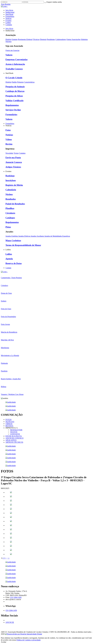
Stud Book (9, 14)
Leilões (8, 23)
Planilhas (10, 208)
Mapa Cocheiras (13, 240)
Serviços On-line (13, 110)
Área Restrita (5, 4)
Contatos (9, 25)
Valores (9, 55)
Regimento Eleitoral (25, 39)
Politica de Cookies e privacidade (29, 640)
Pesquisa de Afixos (14, 96)
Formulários (10, 16)
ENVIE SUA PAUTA (14, 436)
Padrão (14, 82)
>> (8, 558)
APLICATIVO (11, 440)
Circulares (10, 213)
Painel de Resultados (15, 204)
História (8, 39)
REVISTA (9, 426)
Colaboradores (60, 39)
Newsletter (9, 153)
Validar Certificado (15, 100)
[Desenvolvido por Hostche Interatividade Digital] (23, 634)
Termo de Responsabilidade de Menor (23, 245)
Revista (9, 144)
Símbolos (84, 39)
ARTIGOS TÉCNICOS (14, 442)
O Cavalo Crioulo (14, 77)
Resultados (11, 199)
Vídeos (9, 139)
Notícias (8, 18)
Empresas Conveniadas (17, 59)
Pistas (8, 227)
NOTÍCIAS (10, 422)
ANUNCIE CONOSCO (15, 438)
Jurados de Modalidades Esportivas (57, 236)
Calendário (11, 189)
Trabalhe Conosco (14, 69)
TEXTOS (13, 432)
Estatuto (15, 39)
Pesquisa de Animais (15, 86)
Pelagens (20, 82)
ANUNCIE (10, 622)
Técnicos (36, 39)
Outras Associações (73, 39)
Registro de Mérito (14, 185)
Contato (8, 268)
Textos (16, 153)
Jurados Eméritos (12, 236)
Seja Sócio (9, 10)
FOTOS (8, 420)
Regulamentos (12, 105)
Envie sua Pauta (13, 157)
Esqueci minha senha (54, 2)
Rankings (10, 176)
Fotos (8, 130)
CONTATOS (15, 434)
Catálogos (10, 217)
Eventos (8, 21)
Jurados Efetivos (24, 236)
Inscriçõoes (11, 180)
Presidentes (51, 39)
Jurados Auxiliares (37, 236)
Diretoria (43, 39)
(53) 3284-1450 (15, 597)
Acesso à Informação (15, 64)
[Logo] (4, 272)
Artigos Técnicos (13, 167)
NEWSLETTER (16, 430)
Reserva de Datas (14, 263)
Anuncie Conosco (14, 162)
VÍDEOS (9, 424)
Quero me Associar (12, 50)
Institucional (10, 12)
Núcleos (8, 41)
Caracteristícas (29, 82)
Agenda (9, 258)
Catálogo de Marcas (15, 91)
